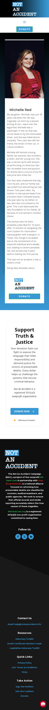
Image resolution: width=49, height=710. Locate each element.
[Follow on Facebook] (18, 536)
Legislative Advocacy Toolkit (24, 648)
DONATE (24, 296)
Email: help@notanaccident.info (24, 624)
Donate (24, 29)
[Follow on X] (24, 536)
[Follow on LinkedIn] (31, 536)
